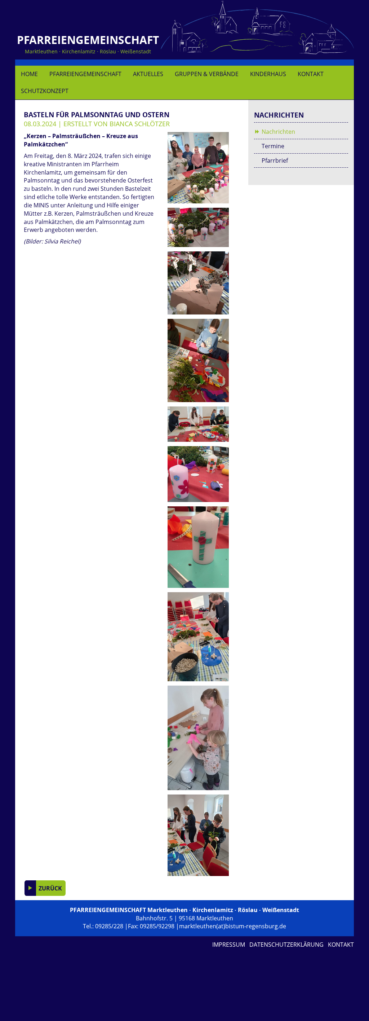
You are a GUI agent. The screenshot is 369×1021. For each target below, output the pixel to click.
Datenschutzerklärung (286, 945)
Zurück (49, 888)
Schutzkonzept (44, 91)
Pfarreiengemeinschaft (85, 74)
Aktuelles (148, 74)
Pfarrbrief (275, 160)
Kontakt (311, 74)
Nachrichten (278, 132)
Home (29, 74)
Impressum (228, 945)
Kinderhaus (268, 74)
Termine (273, 146)
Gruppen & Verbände (207, 74)
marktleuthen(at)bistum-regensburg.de (232, 926)
